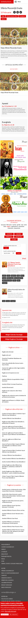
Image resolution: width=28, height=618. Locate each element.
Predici (14, 280)
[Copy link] (20, 12)
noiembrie (10, 228)
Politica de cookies (7, 599)
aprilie (18, 225)
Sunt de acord (4, 614)
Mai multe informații (10, 611)
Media (3, 559)
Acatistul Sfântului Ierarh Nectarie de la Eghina (12, 514)
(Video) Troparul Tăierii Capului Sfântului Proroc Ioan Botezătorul (13, 477)
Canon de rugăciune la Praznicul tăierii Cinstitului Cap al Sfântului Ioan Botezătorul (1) (13, 428)
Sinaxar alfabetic (6, 578)
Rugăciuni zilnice (14, 347)
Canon (8, 275)
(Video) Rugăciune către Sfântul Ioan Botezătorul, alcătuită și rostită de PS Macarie (12, 466)
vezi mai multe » (14, 69)
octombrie (21, 226)
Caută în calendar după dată (9, 251)
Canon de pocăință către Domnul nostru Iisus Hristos (12, 364)
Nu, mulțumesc (13, 614)
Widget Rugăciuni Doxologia (14, 339)
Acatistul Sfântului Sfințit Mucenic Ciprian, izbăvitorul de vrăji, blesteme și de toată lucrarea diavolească (13, 531)
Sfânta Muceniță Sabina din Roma (16, 290)
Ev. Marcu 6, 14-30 (6, 329)
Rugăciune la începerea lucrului (10, 373)
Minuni (22, 275)
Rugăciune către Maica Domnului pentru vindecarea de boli (13, 501)
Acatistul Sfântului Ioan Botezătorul (11, 418)
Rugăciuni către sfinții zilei (14, 409)
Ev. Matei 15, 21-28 (8, 125)
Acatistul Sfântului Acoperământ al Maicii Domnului (13, 380)
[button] (18, 2)
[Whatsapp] (17, 12)
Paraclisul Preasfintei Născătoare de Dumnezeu (11, 359)
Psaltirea (4, 376)
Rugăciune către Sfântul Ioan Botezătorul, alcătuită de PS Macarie (13, 422)
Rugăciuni (19, 237)
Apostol (4, 19)
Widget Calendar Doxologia (14, 335)
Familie (3, 549)
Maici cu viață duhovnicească (10, 573)
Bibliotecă (4, 554)
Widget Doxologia (6, 585)
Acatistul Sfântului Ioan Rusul (10, 518)
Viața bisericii (5, 544)
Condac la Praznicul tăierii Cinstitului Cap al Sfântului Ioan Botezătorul (13, 414)
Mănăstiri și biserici (7, 580)
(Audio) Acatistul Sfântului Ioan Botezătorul (13, 458)
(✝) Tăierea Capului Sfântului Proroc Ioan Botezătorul (14, 264)
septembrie (14, 226)
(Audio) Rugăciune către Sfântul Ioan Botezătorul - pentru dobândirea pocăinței (13, 472)
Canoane (18, 234)
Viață (3, 16)
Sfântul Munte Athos (7, 280)
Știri (2, 561)
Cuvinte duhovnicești (7, 547)
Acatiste (9, 234)
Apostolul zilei (7, 310)
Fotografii (5, 283)
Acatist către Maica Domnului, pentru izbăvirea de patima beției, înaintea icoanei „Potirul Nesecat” (13, 495)
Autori (3, 568)
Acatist (4, 275)
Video (18, 280)
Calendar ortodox (14, 221)
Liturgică (4, 551)
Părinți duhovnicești (7, 570)
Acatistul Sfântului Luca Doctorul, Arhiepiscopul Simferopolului (11, 522)
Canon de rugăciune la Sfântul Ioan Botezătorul (11, 440)
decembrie (17, 228)
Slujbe (14, 239)
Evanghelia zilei (7, 322)
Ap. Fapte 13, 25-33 (6, 317)
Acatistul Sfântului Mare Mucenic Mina (12, 526)
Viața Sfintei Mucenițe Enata (11, 48)
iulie (4, 226)
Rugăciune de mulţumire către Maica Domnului (12, 391)
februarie (9, 225)
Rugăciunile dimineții (7, 352)
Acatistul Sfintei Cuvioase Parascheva (12, 384)
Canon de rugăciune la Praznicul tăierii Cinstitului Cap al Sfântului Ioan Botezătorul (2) (13, 434)
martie (14, 225)
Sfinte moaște (10, 278)
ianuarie (3, 225)
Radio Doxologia (6, 587)
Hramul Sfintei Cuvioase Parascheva (11, 563)
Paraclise (9, 237)
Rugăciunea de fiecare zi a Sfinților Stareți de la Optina (13, 401)
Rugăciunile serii (6, 355)
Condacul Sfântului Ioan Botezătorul (11, 455)
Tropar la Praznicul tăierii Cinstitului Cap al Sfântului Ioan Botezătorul (13, 451)
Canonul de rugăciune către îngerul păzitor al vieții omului (13, 368)
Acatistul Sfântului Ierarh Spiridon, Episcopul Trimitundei (11, 506)
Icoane (4, 278)
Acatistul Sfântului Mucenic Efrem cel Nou (13, 510)
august (9, 226)
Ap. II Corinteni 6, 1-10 (9, 106)
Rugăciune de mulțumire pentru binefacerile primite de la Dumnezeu (14, 396)
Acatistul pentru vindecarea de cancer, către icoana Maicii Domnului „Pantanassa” (14, 490)
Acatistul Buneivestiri (8, 387)
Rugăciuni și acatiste (14, 485)
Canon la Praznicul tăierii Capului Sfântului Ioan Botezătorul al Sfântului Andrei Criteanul (13, 445)
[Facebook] (14, 12)
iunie (25, 225)
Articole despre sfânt (12, 16)
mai (22, 225)
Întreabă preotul (6, 556)
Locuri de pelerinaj (19, 278)
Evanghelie (22, 16)
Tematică (4, 575)
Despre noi (4, 596)
